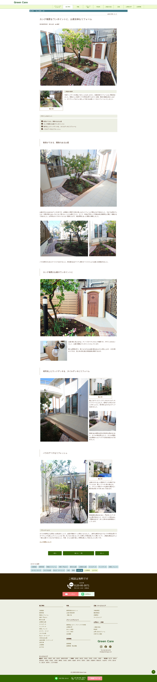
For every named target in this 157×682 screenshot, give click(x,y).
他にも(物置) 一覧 (40, 10)
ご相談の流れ (97, 627)
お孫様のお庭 (82, 567)
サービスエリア (98, 617)
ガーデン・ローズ (43, 631)
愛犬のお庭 (73, 567)
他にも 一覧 (78, 553)
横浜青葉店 (96, 612)
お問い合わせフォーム (99, 631)
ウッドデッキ (102, 567)
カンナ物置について (45, 542)
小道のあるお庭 (43, 638)
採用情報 (68, 643)
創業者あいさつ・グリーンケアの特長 (76, 624)
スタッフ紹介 (69, 631)
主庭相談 (34, 567)
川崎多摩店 (96, 610)
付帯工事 (79, 570)
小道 (68, 570)
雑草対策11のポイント (72, 610)
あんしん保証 (69, 629)
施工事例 (32, 10)
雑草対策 (41, 567)
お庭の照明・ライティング (46, 640)
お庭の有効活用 (70, 612)
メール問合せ (71, 594)
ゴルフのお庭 (47, 570)
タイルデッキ (92, 567)
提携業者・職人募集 (71, 646)
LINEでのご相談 (98, 634)
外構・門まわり (63, 567)
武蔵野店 (96, 615)
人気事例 (87, 570)
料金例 (95, 629)
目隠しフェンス (113, 567)
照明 (73, 570)
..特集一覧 (69, 615)
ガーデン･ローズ (36, 570)
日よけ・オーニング (58, 570)
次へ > (102, 553)
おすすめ (94, 570)
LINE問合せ (88, 594)
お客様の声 (69, 627)
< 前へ (55, 553)
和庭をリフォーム (51, 567)
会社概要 (68, 634)
